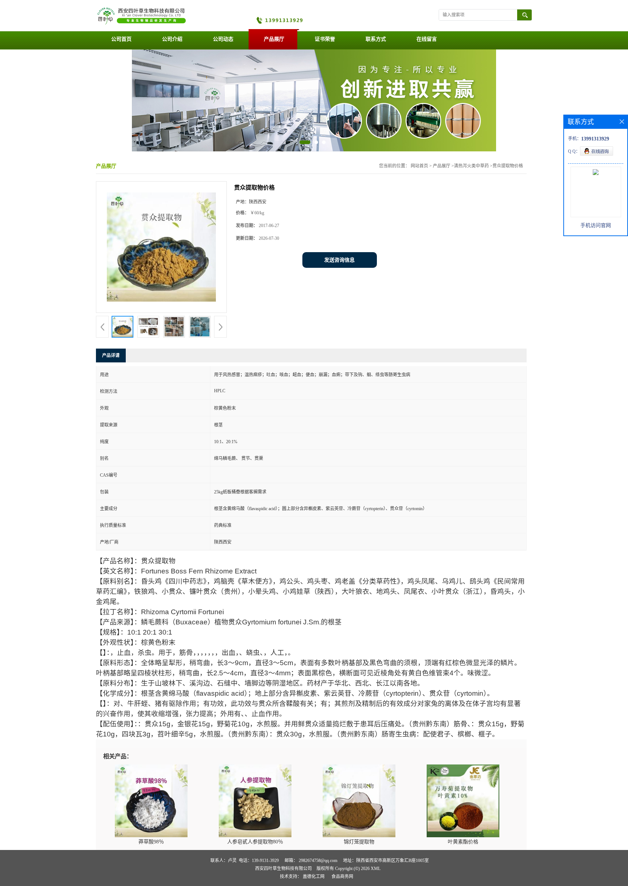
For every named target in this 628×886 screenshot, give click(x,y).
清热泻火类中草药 (471, 165)
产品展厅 (274, 39)
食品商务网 (342, 876)
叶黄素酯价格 (463, 842)
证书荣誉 (325, 39)
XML (376, 868)
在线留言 (426, 39)
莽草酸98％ (151, 842)
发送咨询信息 (339, 260)
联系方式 (376, 39)
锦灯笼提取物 (359, 842)
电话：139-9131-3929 (259, 860)
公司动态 (223, 39)
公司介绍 (172, 39)
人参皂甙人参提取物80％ (255, 842)
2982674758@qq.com (318, 860)
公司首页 (121, 39)
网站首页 (419, 165)
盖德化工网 (314, 876)
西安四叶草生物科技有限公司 (283, 868)
